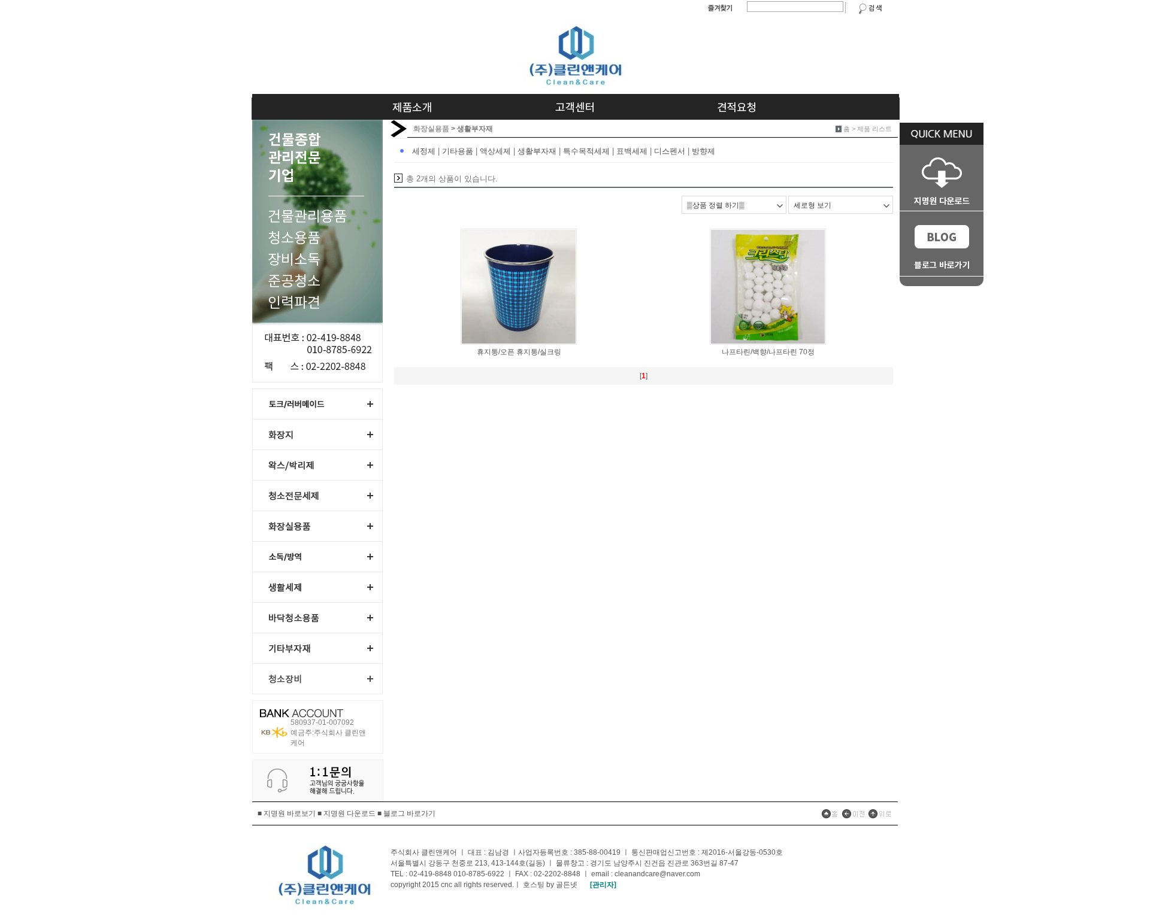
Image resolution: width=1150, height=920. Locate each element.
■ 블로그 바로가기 (406, 813)
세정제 (423, 151)
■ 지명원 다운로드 (346, 813)
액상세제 (495, 151)
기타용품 (457, 151)
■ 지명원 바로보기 (287, 813)
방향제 (703, 151)
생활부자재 (537, 151)
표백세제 (631, 151)
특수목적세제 (586, 151)
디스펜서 (669, 151)
